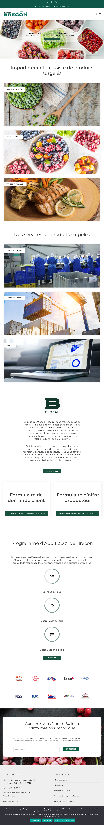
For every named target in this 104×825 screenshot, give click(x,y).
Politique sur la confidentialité (64, 820)
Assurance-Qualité (11, 801)
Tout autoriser (35, 820)
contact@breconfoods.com (19, 792)
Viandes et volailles (62, 790)
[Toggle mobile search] (96, 13)
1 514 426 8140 (13, 788)
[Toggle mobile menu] (100, 13)
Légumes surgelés (62, 785)
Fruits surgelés (61, 780)
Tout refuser (47, 820)
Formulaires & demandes (65, 801)
